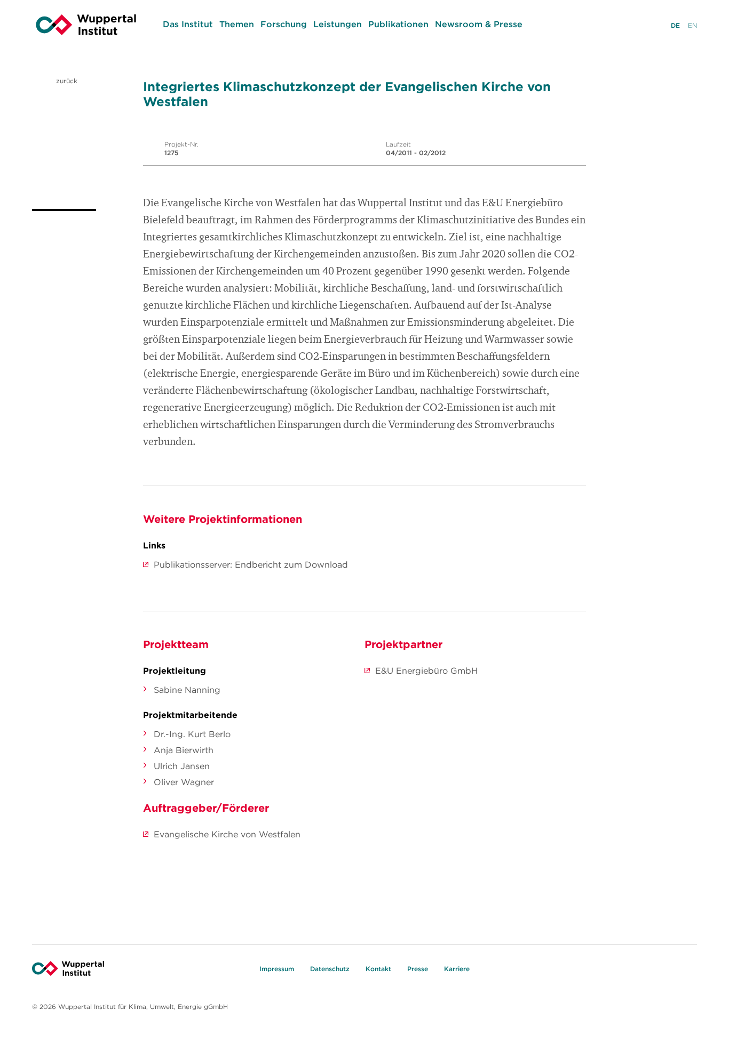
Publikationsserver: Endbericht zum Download (251, 564)
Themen (236, 24)
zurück (65, 81)
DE (675, 25)
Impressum (276, 969)
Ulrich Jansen (182, 766)
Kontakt (378, 969)
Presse (417, 969)
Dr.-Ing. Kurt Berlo (192, 734)
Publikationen (398, 24)
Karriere (457, 969)
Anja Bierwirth (183, 750)
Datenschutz (330, 969)
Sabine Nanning (187, 689)
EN (692, 25)
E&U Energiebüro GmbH (426, 670)
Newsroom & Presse (478, 24)
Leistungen (337, 24)
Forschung (283, 24)
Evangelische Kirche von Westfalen (227, 834)
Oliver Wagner (184, 782)
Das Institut (188, 24)
